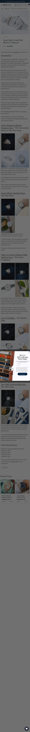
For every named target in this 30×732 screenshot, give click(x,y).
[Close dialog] (29, 352)
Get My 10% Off (22, 374)
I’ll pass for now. (22, 376)
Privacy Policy (24, 371)
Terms (27, 371)
